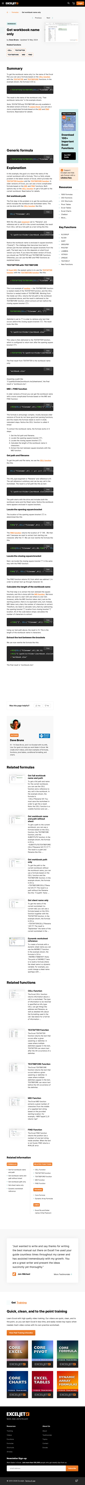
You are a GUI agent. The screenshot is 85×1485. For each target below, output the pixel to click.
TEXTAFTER (20, 50)
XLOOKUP (65, 234)
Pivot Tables (66, 204)
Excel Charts (66, 211)
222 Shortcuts (66, 201)
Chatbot (64, 214)
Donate (45, 1448)
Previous (38, 18)
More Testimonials (62, 1274)
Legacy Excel (34, 107)
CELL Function (35, 991)
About (44, 1431)
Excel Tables (66, 208)
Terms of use (30, 1481)
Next (48, 18)
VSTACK (64, 254)
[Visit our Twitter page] (76, 1481)
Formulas (15, 12)
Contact (45, 1443)
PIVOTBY (64, 248)
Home (7, 12)
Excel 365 (13, 270)
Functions (10, 1439)
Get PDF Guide (67, 156)
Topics (44, 1439)
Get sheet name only (38, 900)
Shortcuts (10, 1448)
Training (22, 1302)
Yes (39, 705)
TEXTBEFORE (13, 55)
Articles (9, 1452)
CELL (10, 50)
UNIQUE (64, 258)
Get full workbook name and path (37, 776)
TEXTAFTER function (15, 181)
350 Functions (66, 198)
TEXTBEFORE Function (39, 1064)
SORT (63, 241)
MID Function (34, 1098)
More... (63, 218)
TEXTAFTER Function (38, 1030)
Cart (73, 3)
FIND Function (35, 1129)
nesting (27, 288)
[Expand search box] (68, 3)
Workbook (12, 24)
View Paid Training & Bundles (21, 1333)
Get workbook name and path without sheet (38, 819)
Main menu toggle (3, 3)
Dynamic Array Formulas (44, 1199)
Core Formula (40, 1195)
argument (26, 222)
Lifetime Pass (66, 178)
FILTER (63, 238)
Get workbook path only (17, 1182)
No (48, 705)
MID (23, 55)
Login (80, 3)
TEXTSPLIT (65, 261)
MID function (39, 594)
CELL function (44, 77)
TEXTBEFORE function (40, 181)
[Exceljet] (18, 1416)
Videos (9, 1435)
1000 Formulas (67, 194)
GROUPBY (65, 244)
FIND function (15, 533)
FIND (30, 55)
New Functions (67, 264)
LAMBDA (64, 251)
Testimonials (47, 1435)
